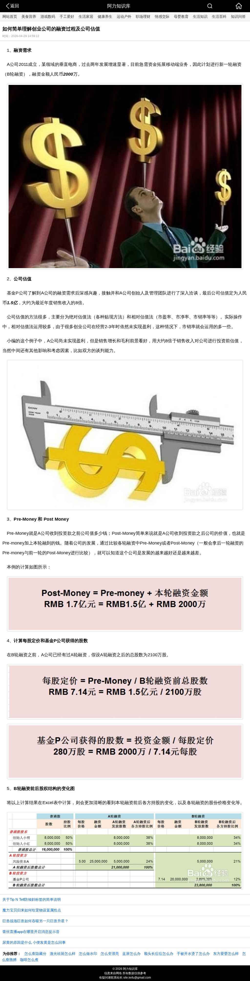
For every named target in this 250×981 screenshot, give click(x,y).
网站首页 (9, 16)
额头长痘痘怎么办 (158, 953)
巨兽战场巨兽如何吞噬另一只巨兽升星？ (35, 921)
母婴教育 (181, 16)
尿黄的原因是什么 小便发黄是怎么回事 (34, 942)
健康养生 (105, 16)
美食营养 (28, 16)
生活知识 (200, 16)
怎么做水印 (88, 953)
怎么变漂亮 (110, 953)
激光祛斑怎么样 (62, 953)
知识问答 (238, 16)
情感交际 (162, 16)
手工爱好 (67, 16)
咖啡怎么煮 (29, 960)
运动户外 (124, 16)
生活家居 (86, 16)
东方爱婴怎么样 (226, 953)
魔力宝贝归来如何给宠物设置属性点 (31, 910)
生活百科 (219, 16)
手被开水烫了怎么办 (193, 953)
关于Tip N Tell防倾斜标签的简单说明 (31, 899)
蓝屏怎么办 (131, 953)
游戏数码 (48, 16)
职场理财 (143, 16)
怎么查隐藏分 (35, 953)
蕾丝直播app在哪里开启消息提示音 (31, 932)
